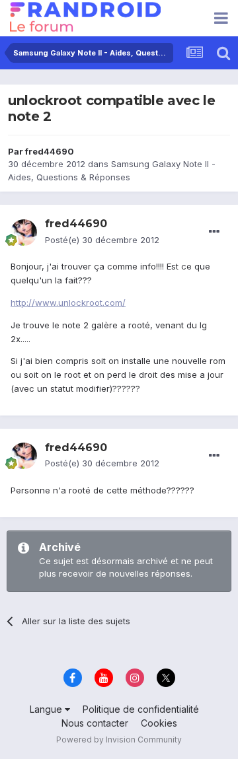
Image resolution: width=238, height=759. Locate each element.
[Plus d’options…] (214, 232)
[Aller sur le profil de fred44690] (24, 232)
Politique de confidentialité (141, 709)
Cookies (159, 723)
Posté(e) (102, 240)
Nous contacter (94, 723)
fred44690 (49, 151)
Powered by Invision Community (119, 739)
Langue (47, 709)
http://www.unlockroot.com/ (68, 302)
